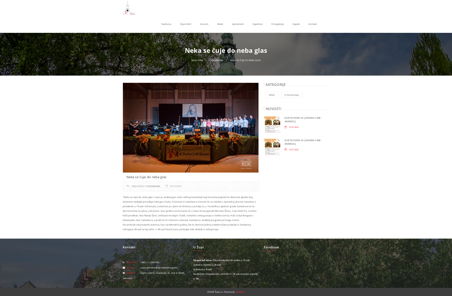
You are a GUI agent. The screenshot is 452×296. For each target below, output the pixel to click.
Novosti (204, 24)
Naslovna (166, 24)
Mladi (220, 24)
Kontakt (312, 24)
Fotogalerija (277, 24)
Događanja (216, 60)
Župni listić (185, 24)
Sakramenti (238, 24)
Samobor (240, 291)
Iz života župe (291, 94)
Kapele (296, 24)
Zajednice (258, 24)
